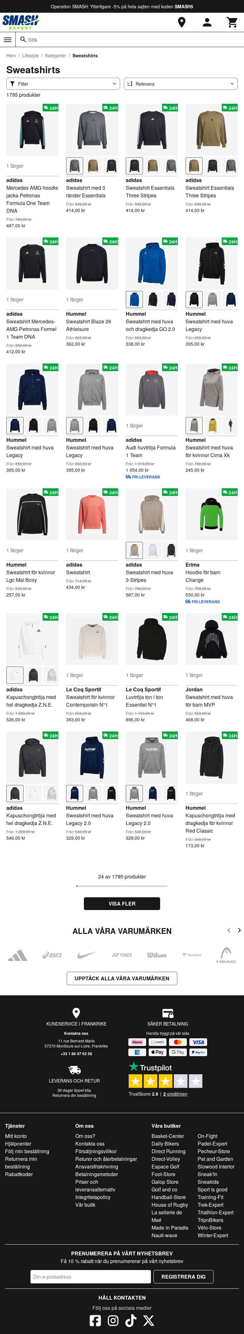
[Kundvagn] (232, 22)
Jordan (194, 689)
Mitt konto (16, 1136)
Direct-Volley (166, 1158)
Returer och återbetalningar (106, 1158)
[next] (239, 931)
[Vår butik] (181, 22)
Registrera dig (183, 1276)
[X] (148, 1321)
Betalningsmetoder (96, 1174)
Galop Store (165, 1181)
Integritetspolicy (93, 1197)
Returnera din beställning (74, 1095)
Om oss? (85, 1136)
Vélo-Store (209, 1227)
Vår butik (85, 1204)
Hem (11, 55)
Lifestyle (30, 55)
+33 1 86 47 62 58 (76, 1053)
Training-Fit (210, 1197)
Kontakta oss (76, 1033)
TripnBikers (210, 1220)
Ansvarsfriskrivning (96, 1166)
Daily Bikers (165, 1143)
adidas (14, 180)
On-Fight (207, 1136)
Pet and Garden (215, 1158)
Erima (193, 564)
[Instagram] (113, 1321)
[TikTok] (131, 1321)
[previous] (229, 931)
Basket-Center (168, 1136)
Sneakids (208, 1181)
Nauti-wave (164, 1235)
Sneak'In (207, 1174)
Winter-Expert (213, 1235)
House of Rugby (170, 1204)
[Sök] (23, 39)
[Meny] (7, 39)
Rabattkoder (19, 1174)
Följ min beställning (27, 1151)
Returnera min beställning (21, 1162)
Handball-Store (169, 1197)
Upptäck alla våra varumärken (122, 978)
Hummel (76, 313)
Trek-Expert (210, 1204)
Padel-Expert (212, 1143)
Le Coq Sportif (83, 689)
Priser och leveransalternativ (95, 1185)
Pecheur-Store (214, 1151)
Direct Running (169, 1151)
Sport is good (212, 1189)
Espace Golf (165, 1166)
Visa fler (122, 903)
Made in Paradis (170, 1227)
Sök (32, 39)
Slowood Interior (216, 1166)
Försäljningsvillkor (96, 1151)
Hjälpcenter (18, 1143)
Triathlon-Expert (216, 1212)
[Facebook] (95, 1321)
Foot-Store (163, 1174)
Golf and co (164, 1189)
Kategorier (55, 55)
